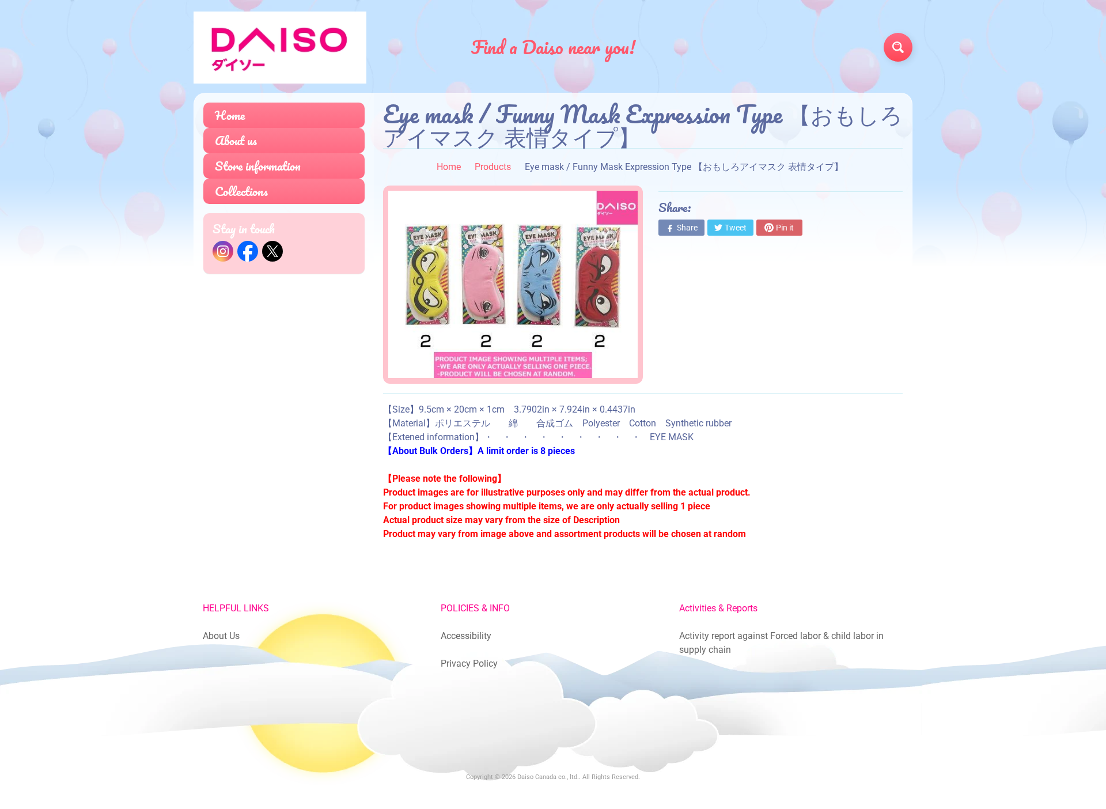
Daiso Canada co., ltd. (548, 777)
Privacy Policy (469, 663)
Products (493, 166)
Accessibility (466, 635)
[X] (272, 251)
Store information (258, 166)
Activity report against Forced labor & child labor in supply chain (781, 642)
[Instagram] (223, 251)
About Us (221, 635)
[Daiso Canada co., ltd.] (280, 48)
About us (236, 140)
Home (230, 115)
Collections (241, 191)
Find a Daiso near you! (553, 47)
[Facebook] (247, 251)
